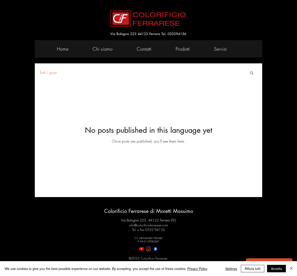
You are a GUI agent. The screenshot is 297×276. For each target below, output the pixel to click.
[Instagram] (148, 249)
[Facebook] (155, 249)
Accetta (276, 268)
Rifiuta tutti (252, 268)
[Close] (291, 268)
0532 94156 (155, 229)
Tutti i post (48, 72)
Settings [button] (231, 268)
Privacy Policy (197, 268)
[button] (251, 73)
